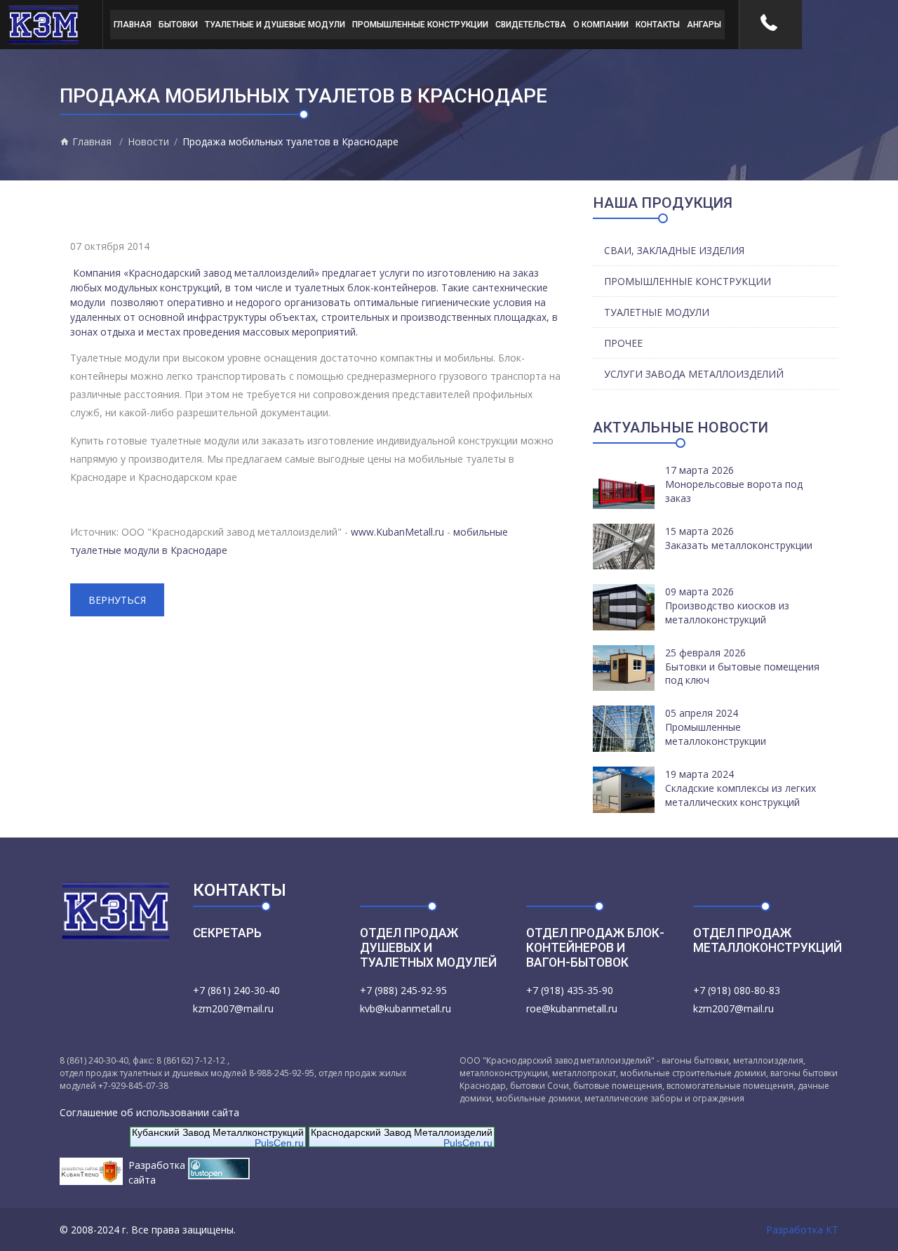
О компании (601, 24)
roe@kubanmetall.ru (571, 1008)
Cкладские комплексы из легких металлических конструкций (740, 795)
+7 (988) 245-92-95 (403, 990)
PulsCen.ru (279, 1143)
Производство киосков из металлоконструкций (727, 612)
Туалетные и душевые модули (275, 24)
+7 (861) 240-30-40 (236, 990)
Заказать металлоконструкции (738, 545)
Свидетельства (530, 24)
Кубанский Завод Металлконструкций (218, 1132)
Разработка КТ (802, 1229)
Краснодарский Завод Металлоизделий (401, 1132)
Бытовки (178, 24)
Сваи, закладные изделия (674, 250)
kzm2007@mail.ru (233, 1008)
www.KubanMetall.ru (397, 531)
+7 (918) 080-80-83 (736, 990)
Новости (148, 141)
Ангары (704, 24)
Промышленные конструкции (420, 24)
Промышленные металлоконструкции (715, 734)
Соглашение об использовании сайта (149, 1112)
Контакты (658, 24)
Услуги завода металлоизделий (694, 373)
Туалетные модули (656, 312)
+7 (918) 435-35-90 (569, 990)
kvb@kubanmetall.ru (405, 1008)
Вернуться (117, 600)
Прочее (623, 343)
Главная (133, 24)
